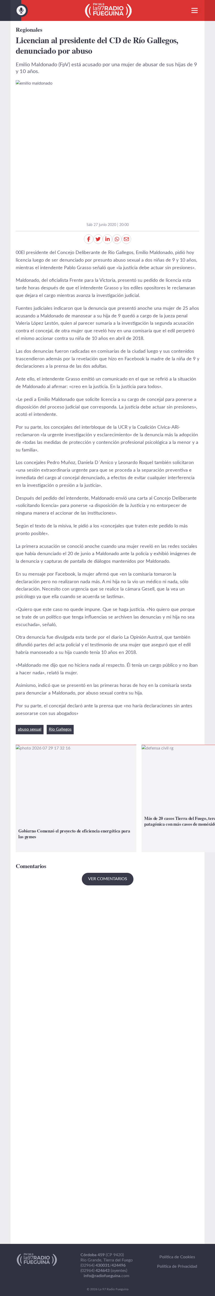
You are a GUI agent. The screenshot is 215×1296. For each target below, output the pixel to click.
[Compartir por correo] (126, 239)
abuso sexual (29, 729)
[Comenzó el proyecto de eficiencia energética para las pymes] (76, 798)
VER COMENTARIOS (107, 879)
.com (106, 1276)
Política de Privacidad (177, 1266)
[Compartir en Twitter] (98, 239)
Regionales (29, 29)
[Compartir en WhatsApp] (117, 239)
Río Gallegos (60, 729)
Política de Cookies (177, 1257)
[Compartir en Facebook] (88, 239)
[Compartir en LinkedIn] (107, 239)
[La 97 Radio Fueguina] (108, 10)
